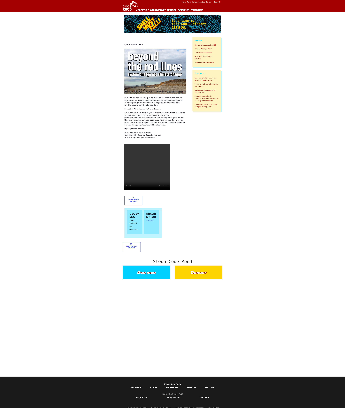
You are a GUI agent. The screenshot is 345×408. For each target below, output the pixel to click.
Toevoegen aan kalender (133, 200)
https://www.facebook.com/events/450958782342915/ (160, 100)
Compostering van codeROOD (205, 45)
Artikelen (183, 9)
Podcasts (197, 9)
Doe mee (146, 272)
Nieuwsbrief (158, 9)
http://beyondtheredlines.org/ (134, 128)
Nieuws (171, 9)
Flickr (154, 387)
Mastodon (172, 387)
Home (184, 2)
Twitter (191, 387)
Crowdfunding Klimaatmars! (204, 62)
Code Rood (149, 220)
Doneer (209, 2)
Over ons (141, 9)
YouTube (210, 387)
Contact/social (198, 2)
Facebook (136, 387)
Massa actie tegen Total (203, 49)
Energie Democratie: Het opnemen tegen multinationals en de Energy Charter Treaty (206, 98)
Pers (189, 2)
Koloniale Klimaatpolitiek (203, 52)
